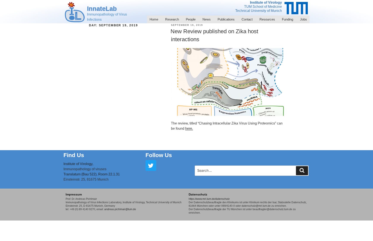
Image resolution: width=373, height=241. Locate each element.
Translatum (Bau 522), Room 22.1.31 (91, 174)
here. (189, 128)
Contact (247, 19)
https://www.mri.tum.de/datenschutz (209, 198)
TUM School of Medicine (263, 6)
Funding (287, 19)
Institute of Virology (266, 2)
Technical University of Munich (258, 11)
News (206, 19)
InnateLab (102, 8)
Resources (267, 19)
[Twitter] (150, 165)
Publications (226, 19)
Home (154, 19)
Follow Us (158, 155)
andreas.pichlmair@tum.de (120, 209)
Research (172, 19)
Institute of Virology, (78, 164)
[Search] (302, 170)
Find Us (73, 155)
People (191, 19)
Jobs (303, 19)
